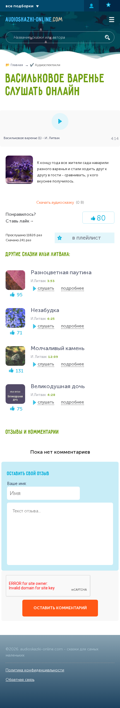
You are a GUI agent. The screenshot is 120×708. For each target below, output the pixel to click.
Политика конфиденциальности (35, 670)
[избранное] (109, 5)
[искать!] (107, 37)
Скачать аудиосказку (60, 202)
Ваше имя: (17, 483)
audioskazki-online (34, 20)
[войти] (91, 5)
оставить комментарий (60, 608)
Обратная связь (20, 679)
